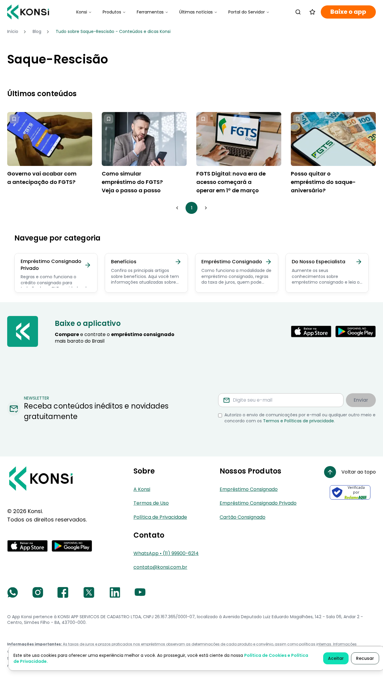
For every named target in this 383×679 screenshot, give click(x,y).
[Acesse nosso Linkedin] (115, 592)
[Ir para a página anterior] (177, 208)
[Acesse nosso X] (89, 592)
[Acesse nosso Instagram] (37, 592)
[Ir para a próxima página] (206, 208)
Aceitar (336, 658)
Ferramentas (150, 12)
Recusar (365, 658)
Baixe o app (348, 11)
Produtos (112, 12)
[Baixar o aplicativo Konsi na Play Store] (355, 332)
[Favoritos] (312, 12)
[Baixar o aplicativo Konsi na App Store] (311, 332)
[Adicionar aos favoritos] (14, 118)
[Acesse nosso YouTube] (140, 592)
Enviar (361, 400)
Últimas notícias (196, 12)
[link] (113, 32)
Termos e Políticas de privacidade (298, 421)
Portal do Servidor (246, 12)
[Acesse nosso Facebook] (62, 592)
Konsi (81, 12)
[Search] (298, 12)
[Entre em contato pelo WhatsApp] (12, 592)
